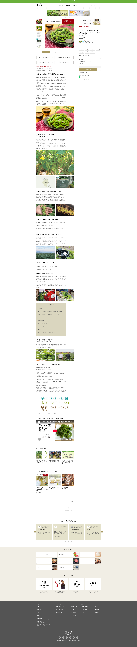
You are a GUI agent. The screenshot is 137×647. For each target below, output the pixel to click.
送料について (39, 612)
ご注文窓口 (39, 606)
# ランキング (92, 8)
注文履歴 (72, 610)
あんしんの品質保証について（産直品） (44, 624)
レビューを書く (74, 615)
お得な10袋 (81, 52)
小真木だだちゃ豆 (92, 57)
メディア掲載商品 (85, 607)
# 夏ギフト (65, 8)
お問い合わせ (39, 621)
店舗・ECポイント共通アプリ (60, 610)
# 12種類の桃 (75, 8)
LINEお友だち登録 (58, 612)
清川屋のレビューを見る (86, 613)
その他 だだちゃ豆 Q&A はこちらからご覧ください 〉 (47, 413)
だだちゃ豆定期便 (98, 57)
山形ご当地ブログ (85, 610)
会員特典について (74, 607)
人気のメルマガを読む (59, 609)
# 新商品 (97, 8)
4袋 (87, 49)
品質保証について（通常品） (42, 625)
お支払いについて (40, 609)
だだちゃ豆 (45, 17)
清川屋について (61, 5)
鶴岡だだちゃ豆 (87, 57)
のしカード (81, 63)
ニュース (83, 612)
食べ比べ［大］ (92, 52)
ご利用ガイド (39, 607)
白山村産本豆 (81, 57)
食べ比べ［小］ (87, 52)
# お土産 (69, 8)
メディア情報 (97, 613)
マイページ (73, 609)
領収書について (39, 610)
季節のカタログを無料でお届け (60, 607)
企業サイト (97, 607)
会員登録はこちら (74, 606)
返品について (39, 616)
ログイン (97, 5)
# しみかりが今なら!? (50, 8)
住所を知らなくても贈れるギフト (61, 613)
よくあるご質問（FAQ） (41, 622)
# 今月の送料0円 (58, 8)
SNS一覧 (96, 612)
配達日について (39, 615)
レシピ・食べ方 (84, 609)
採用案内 (96, 610)
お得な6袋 (98, 49)
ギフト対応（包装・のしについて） (43, 619)
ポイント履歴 (73, 612)
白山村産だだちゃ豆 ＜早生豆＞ (58, 17)
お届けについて (39, 613)
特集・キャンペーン (85, 606)
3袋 (81, 49)
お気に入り (73, 613)
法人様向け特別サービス (59, 606)
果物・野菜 (40, 17)
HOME (37, 17)
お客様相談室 (39, 618)
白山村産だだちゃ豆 (50, 17)
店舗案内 (96, 609)
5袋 (92, 49)
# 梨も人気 (80, 8)
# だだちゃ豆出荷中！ (41, 8)
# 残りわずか (86, 8)
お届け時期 (81, 59)
